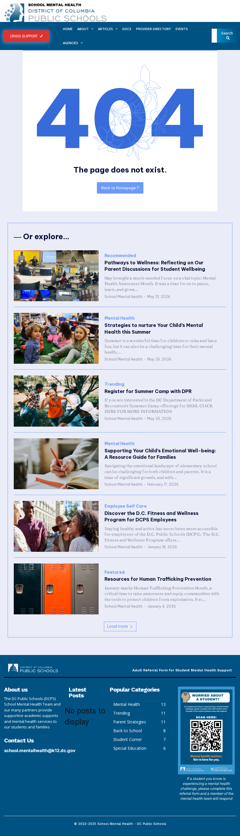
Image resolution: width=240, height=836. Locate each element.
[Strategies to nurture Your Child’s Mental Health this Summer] (56, 338)
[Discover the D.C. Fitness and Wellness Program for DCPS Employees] (56, 526)
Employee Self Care (125, 506)
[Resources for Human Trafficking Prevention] (56, 588)
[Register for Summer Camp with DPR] (56, 400)
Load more (117, 626)
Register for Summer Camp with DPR (148, 391)
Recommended (120, 255)
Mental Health (119, 318)
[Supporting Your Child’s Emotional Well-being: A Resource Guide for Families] (56, 463)
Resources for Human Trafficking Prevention (157, 579)
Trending (114, 384)
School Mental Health (123, 296)
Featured (114, 572)
